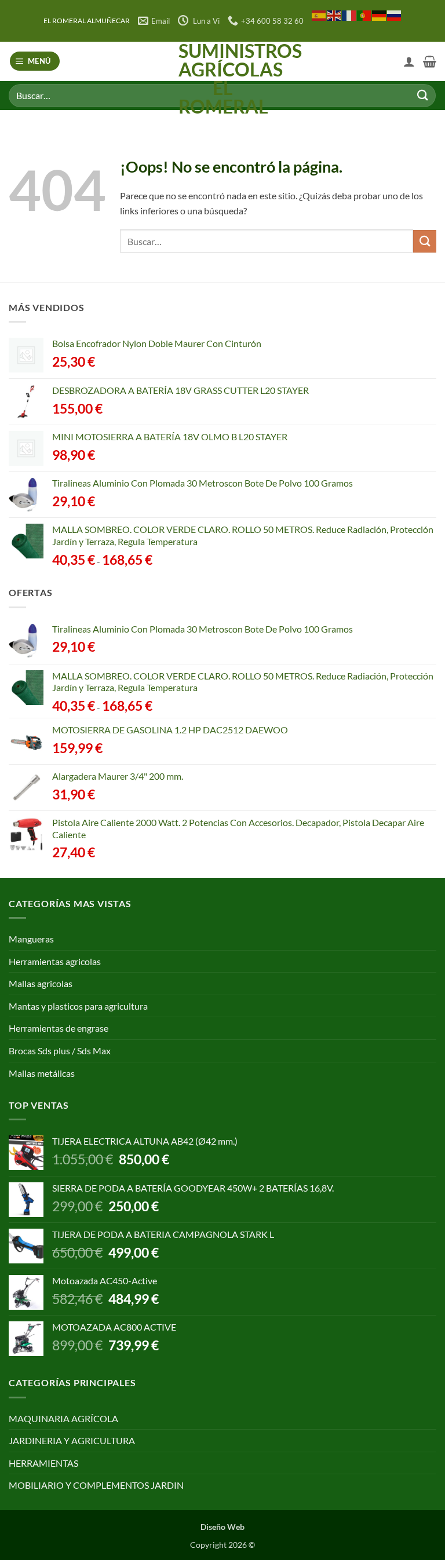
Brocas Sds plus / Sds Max (60, 1050)
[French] (349, 14)
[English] (334, 14)
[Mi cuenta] (409, 61)
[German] (379, 14)
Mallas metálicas (42, 1073)
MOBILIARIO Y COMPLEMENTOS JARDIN (96, 1484)
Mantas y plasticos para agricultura (78, 1005)
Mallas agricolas (40, 983)
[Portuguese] (364, 14)
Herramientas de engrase (58, 1027)
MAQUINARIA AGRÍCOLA (63, 1418)
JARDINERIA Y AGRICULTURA (72, 1440)
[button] (35, 61)
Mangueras (31, 938)
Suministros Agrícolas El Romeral (222, 79)
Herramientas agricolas (55, 961)
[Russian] (394, 14)
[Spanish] (319, 14)
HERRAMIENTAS (43, 1462)
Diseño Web (222, 1527)
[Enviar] (422, 95)
